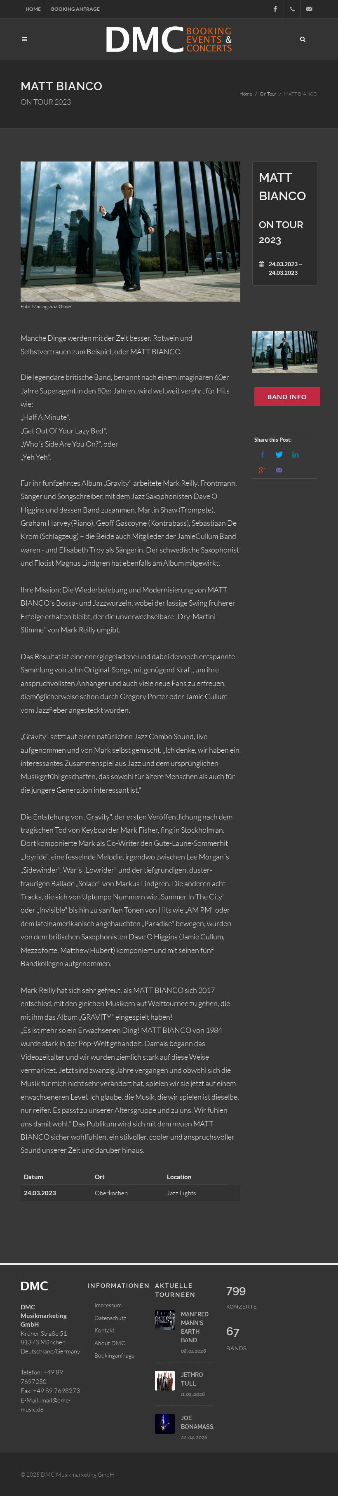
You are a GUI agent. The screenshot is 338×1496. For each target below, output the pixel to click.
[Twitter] (279, 455)
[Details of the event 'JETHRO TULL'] (165, 1381)
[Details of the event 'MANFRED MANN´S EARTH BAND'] (165, 1320)
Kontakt (104, 1330)
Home (33, 9)
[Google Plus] (262, 470)
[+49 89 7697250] (292, 9)
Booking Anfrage (75, 9)
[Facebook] (275, 9)
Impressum (108, 1305)
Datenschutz (110, 1317)
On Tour (268, 94)
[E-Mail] (279, 470)
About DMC (109, 1342)
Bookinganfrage (114, 1355)
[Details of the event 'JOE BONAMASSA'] (165, 1424)
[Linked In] (295, 455)
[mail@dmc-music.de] (309, 9)
